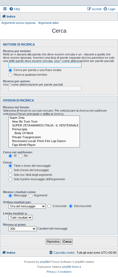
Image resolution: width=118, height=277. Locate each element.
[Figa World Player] (44, 145)
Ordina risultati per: (17, 202)
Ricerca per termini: (17, 51)
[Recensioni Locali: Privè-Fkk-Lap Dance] (44, 141)
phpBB (44, 261)
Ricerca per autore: (16, 81)
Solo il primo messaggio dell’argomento (39, 179)
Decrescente (82, 206)
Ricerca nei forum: (16, 107)
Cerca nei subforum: (18, 152)
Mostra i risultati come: (19, 192)
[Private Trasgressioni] (44, 137)
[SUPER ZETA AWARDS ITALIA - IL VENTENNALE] (44, 126)
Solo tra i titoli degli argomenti (32, 174)
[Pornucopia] (44, 129)
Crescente (59, 206)
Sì (14, 155)
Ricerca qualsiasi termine (30, 74)
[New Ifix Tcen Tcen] (44, 122)
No (25, 155)
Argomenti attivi (48, 22)
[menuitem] (14, 9)
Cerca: (7, 162)
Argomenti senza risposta (18, 22)
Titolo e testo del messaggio (32, 165)
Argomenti (40, 195)
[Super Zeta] (44, 118)
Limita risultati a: (15, 213)
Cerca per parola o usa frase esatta (37, 70)
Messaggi (20, 195)
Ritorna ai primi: (14, 224)
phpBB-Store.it (71, 266)
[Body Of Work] (44, 133)
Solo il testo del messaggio (31, 170)
